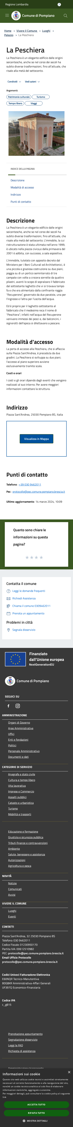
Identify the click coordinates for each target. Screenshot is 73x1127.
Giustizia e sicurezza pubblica (25, 837)
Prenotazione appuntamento (25, 1034)
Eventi (12, 916)
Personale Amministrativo (24, 751)
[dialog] (36, 1097)
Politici (12, 745)
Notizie (12, 883)
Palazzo (8, 35)
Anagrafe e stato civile (21, 774)
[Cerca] (65, 16)
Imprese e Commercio (21, 791)
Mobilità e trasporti (19, 814)
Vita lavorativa (17, 786)
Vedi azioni (31, 82)
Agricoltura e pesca (19, 866)
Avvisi (11, 895)
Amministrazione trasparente (26, 1068)
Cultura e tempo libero (21, 780)
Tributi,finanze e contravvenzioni (28, 843)
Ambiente (14, 848)
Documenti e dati (18, 757)
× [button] (69, 1072)
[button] (36, 1121)
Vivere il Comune (27, 31)
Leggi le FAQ (15, 1045)
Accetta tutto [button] (36, 1104)
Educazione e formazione (23, 831)
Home (7, 31)
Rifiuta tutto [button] (36, 1113)
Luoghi (46, 31)
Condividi (13, 82)
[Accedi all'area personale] (59, 4)
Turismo (13, 808)
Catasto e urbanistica (21, 803)
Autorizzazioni (16, 860)
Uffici (11, 734)
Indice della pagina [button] (23, 169)
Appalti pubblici (17, 797)
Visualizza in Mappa (36, 439)
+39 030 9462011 (30, 484)
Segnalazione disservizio (22, 1039)
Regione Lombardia (16, 4)
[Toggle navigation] (7, 15)
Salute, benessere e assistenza (26, 854)
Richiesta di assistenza (21, 1051)
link (4, 1097)
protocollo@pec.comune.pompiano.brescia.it (39, 491)
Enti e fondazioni (18, 739)
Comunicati (15, 889)
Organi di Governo (19, 722)
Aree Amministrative (20, 728)
